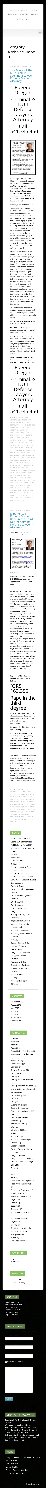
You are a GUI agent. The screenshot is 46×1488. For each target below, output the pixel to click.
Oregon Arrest (22, 442)
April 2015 (15, 1014)
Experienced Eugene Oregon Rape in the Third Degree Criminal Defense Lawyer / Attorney (21, 520)
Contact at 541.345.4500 (21, 873)
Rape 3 (12, 447)
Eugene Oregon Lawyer (18, 794)
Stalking (25, 462)
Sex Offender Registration (21, 965)
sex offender (22, 819)
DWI (18, 485)
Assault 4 (28, 468)
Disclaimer (12, 1362)
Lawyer (24, 812)
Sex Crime (13, 819)
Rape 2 (30, 445)
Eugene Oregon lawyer (26, 490)
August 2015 (16, 1005)
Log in (13, 1258)
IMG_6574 (14, 573)
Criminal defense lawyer (26, 804)
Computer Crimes (18, 870)
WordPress (15, 1261)
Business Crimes (18, 861)
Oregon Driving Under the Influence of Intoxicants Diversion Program (21, 495)
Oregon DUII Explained (20, 952)
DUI (32, 432)
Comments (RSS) (18, 1282)
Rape (20, 445)
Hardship (14, 1120)
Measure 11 (14, 440)
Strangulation (15, 465)
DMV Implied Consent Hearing (23, 880)
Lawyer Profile (17, 927)
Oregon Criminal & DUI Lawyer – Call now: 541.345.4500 (20, 946)
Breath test (15, 1060)
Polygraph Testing (18, 955)
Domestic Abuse (18, 883)
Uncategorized (17, 1240)
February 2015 (17, 1020)
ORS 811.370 (16, 1165)
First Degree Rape (18, 1117)
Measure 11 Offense (26, 440)
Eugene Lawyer (28, 807)
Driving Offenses (18, 886)
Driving (14, 1076)
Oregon (13, 442)
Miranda (14, 940)
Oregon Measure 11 (17, 500)
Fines (13, 1114)
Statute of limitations (19, 1231)
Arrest (13, 1038)
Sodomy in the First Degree (22, 1212)
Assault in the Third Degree (22, 1054)
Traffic (13, 1237)
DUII (11, 435)
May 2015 (15, 1011)
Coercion (14, 1067)
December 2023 (17, 1002)
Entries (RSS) (16, 1279)
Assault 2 (13, 468)
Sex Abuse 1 (27, 452)
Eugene (23, 485)
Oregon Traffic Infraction (21, 1158)
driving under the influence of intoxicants (21, 430)
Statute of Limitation (19, 1228)
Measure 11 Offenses (20, 930)
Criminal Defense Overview (22, 876)
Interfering (15, 1127)
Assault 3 (13, 420)
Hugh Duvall (26, 67)
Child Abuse (15, 864)
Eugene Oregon (20, 435)
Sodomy (13, 457)
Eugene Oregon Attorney (19, 809)
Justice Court (27, 437)
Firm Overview (17, 905)
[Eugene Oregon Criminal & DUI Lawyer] (23, 10)
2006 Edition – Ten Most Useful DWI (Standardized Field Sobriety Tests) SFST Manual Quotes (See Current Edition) (22, 845)
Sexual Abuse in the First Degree (21, 455)
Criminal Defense (22, 425)
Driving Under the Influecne (22, 1079)
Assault (20, 417)
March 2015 (16, 1017)
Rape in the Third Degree (19, 802)
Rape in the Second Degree (20, 450)
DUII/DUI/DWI (17, 902)
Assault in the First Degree (20, 470)
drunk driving (29, 483)
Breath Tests (16, 857)
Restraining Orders (18, 962)
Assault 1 (27, 417)
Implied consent (17, 1124)
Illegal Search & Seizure (20, 921)
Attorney (13, 804)
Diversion (15, 1073)
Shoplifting (15, 1203)
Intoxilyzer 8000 (17, 1130)
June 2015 (15, 1008)
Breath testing (17, 1063)
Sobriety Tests (17, 974)
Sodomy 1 (20, 457)
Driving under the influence (22, 1086)
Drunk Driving (24, 432)
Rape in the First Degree (23, 447)
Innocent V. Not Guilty (20, 924)
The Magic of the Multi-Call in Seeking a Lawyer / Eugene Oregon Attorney (22, 75)
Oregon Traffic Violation (21, 1161)
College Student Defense (21, 867)
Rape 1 (25, 445)
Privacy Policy (16, 959)
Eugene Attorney (16, 807)
